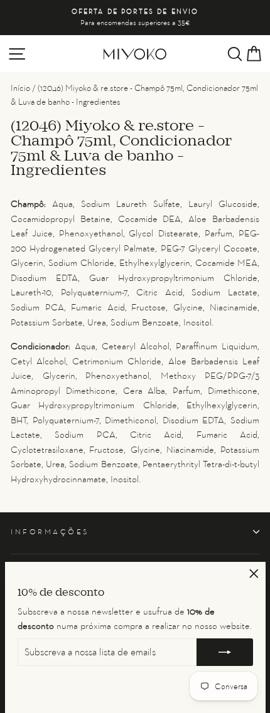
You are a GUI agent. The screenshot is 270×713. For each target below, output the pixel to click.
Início (20, 88)
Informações (50, 531)
